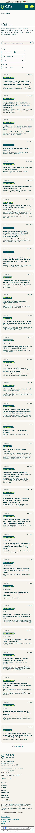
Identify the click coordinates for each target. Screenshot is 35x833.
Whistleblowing (6, 800)
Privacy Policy (5, 817)
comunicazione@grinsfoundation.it (11, 774)
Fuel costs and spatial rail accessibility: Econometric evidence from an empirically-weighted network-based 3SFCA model (17, 82)
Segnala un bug (5, 821)
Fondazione (5, 792)
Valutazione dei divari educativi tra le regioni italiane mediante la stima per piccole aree (15, 594)
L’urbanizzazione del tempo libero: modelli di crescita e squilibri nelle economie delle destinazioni (17, 323)
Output (3, 788)
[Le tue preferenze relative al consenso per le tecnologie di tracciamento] (32, 830)
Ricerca (4, 785)
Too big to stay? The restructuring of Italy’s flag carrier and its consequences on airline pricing (17, 127)
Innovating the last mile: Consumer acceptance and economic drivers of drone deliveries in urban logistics (17, 369)
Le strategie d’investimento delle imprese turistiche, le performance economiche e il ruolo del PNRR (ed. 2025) (17, 735)
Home (3, 13)
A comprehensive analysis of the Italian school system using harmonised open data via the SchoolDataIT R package (17, 521)
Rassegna (4, 795)
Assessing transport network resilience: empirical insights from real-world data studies (16, 570)
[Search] (31, 43)
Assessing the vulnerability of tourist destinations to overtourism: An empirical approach (17, 685)
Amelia (3, 790)
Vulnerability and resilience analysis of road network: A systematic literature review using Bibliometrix (16, 500)
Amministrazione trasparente (10, 819)
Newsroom (5, 797)
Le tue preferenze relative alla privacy (19, 828)
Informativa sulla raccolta (10, 831)
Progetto (4, 783)
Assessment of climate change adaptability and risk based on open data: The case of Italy (17, 616)
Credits (3, 823)
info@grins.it (5, 772)
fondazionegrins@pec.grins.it (10, 775)
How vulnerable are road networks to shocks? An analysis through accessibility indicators (17, 713)
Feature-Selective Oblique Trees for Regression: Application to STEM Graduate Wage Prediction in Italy (17, 474)
